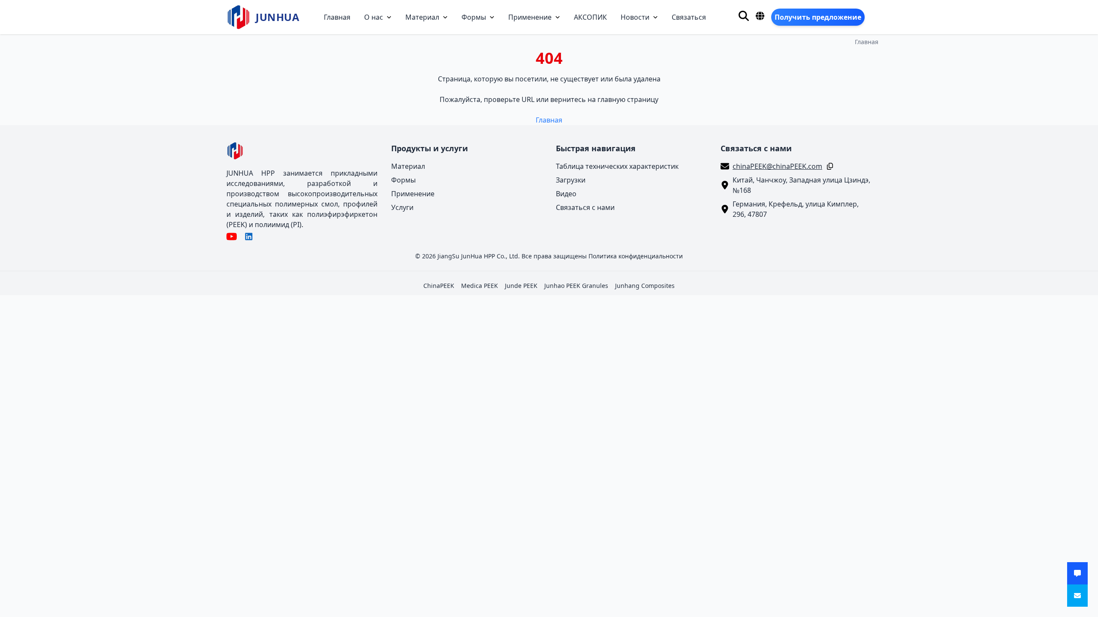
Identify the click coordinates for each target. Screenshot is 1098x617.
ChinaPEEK (438, 286)
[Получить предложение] (1077, 573)
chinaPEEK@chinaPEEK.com (777, 166)
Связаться (689, 17)
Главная (337, 17)
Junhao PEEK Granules (576, 286)
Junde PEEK (521, 286)
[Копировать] (828, 166)
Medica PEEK (479, 286)
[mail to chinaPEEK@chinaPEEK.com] (1077, 595)
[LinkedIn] (249, 236)
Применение (530, 17)
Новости (635, 17)
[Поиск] (744, 16)
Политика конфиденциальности (635, 256)
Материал (422, 17)
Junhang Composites (645, 286)
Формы (474, 17)
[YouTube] (231, 236)
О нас (373, 17)
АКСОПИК (590, 17)
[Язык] (760, 16)
